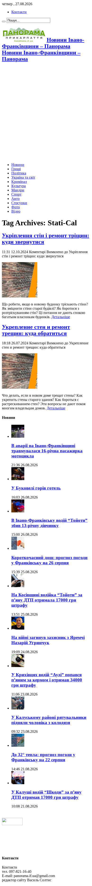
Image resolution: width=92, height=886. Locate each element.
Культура (18, 186)
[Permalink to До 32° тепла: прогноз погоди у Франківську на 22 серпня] (17, 745)
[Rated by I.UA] (12, 824)
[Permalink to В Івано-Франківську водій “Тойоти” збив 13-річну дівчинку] (17, 511)
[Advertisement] (46, 113)
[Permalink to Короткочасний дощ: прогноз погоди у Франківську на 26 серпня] (17, 548)
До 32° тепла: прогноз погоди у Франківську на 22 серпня (43, 757)
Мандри (17, 190)
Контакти (19, 12)
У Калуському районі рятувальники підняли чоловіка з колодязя (48, 720)
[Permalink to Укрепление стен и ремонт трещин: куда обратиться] (19, 387)
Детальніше (60, 317)
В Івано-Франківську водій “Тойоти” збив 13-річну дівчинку (49, 523)
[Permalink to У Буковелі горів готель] (17, 479)
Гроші (16, 169)
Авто (15, 199)
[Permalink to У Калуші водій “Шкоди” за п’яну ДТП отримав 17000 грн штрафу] (17, 783)
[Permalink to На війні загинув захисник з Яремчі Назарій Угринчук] (17, 628)
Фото (15, 207)
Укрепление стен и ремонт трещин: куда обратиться (36, 330)
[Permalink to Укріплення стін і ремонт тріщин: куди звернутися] (19, 296)
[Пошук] (4, 21)
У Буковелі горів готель (36, 488)
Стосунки (19, 203)
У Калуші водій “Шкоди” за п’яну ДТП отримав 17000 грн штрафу (46, 795)
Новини (17, 165)
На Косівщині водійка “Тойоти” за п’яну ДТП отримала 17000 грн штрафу (46, 600)
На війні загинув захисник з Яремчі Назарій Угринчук (48, 640)
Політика (18, 173)
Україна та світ (23, 177)
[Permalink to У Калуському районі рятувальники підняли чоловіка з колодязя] (17, 708)
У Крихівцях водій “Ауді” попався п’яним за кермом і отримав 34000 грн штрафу (46, 680)
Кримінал (19, 182)
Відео (15, 211)
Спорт (16, 194)
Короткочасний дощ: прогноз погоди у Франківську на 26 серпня (49, 560)
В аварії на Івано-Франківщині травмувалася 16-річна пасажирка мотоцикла (47, 450)
